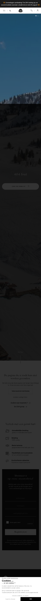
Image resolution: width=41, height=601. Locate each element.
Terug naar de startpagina (20, 391)
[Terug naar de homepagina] (20, 10)
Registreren (20, 532)
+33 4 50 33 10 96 (32, 11)
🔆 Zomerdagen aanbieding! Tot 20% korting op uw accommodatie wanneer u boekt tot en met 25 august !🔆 (20, 4)
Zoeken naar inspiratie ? (19, 403)
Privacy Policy (27, 544)
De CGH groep (19, 407)
